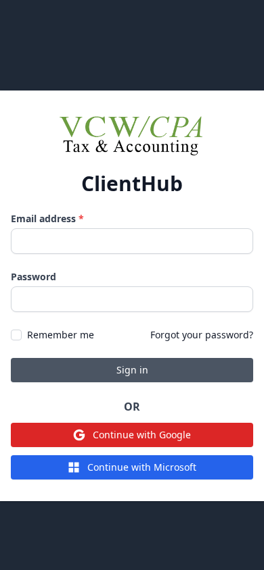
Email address (47, 218)
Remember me (60, 334)
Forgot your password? (201, 334)
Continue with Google (142, 434)
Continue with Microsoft (141, 467)
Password (33, 276)
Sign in (132, 369)
